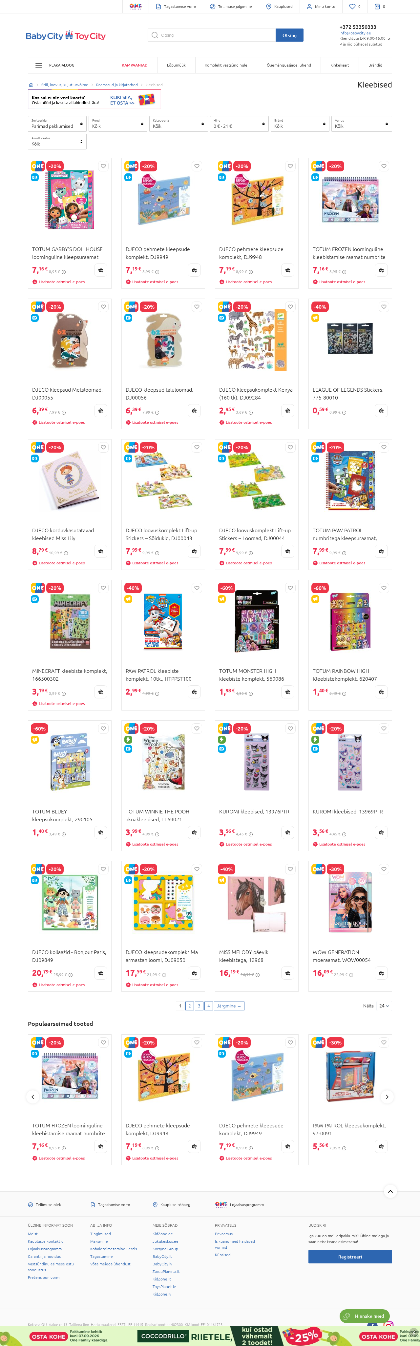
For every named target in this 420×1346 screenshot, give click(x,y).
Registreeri (350, 1256)
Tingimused (100, 1234)
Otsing (290, 35)
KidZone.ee (163, 1234)
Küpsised (223, 1255)
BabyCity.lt (162, 1256)
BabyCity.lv (162, 1264)
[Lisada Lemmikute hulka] (103, 166)
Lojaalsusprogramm (45, 1249)
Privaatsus (224, 1234)
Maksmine (99, 1241)
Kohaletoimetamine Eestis (113, 1249)
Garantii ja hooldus (44, 1256)
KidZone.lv (162, 1294)
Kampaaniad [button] (135, 65)
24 (382, 1005)
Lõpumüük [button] (176, 65)
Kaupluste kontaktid (46, 1241)
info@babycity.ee (355, 33)
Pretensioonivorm (43, 1277)
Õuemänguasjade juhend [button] (289, 65)
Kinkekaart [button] (339, 65)
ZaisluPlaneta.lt (166, 1271)
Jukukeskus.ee (165, 1241)
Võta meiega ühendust (110, 1264)
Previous (32, 1096)
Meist (33, 1234)
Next (387, 1096)
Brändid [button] (375, 65)
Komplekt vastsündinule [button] (226, 65)
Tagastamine (101, 1256)
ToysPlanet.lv (164, 1286)
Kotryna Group (165, 1249)
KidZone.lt (162, 1279)
